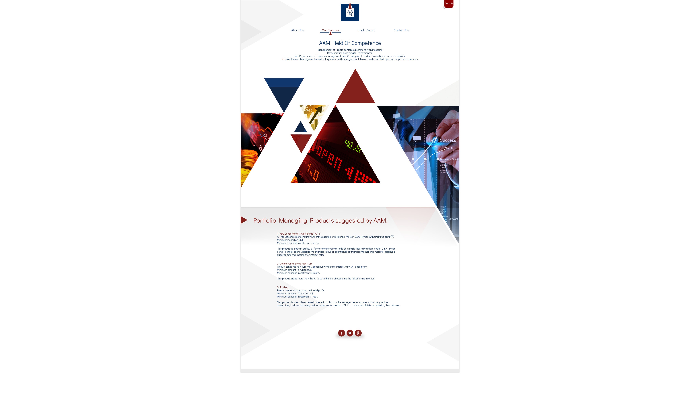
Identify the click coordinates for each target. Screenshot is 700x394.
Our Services (330, 30)
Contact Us (401, 30)
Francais (449, 3)
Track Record (366, 30)
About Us (297, 30)
